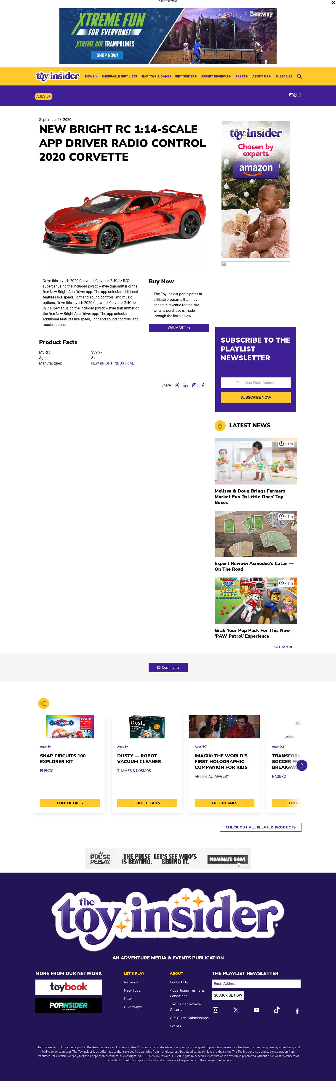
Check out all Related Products (261, 827)
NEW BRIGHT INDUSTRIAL (112, 363)
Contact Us (179, 982)
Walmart (176, 327)
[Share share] (299, 95)
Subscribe (283, 77)
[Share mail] (291, 95)
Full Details (70, 803)
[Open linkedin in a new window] (185, 385)
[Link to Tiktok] (276, 1009)
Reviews (131, 982)
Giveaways (133, 1006)
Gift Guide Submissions (189, 1017)
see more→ (285, 647)
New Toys (132, 990)
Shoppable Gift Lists (119, 77)
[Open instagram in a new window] (194, 385)
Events (175, 1026)
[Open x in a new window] (176, 385)
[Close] (333, 2)
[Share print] (295, 95)
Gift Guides (184, 77)
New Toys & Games (156, 77)
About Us (260, 77)
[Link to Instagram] (215, 1009)
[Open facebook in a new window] (202, 385)
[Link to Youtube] (256, 1009)
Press (240, 77)
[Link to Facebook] (297, 1011)
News (89, 77)
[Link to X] (236, 1009)
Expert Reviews (214, 77)
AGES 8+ (43, 96)
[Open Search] (299, 77)
